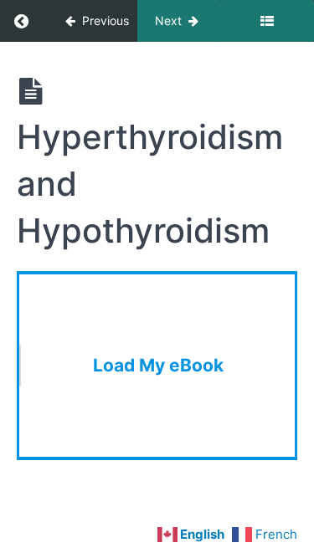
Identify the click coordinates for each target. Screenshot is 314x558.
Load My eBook (158, 365)
